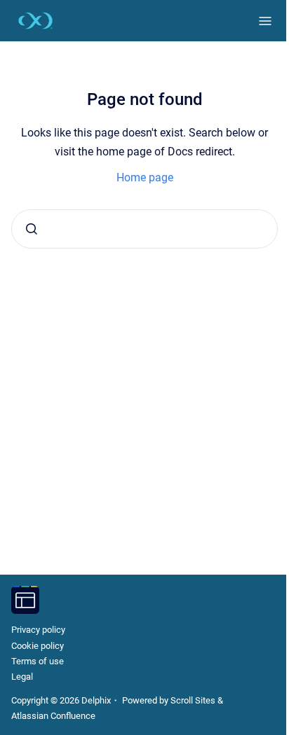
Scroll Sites (192, 700)
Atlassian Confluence (53, 715)
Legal (22, 676)
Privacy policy (38, 629)
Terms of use (37, 661)
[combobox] (144, 229)
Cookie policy (37, 645)
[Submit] (31, 229)
